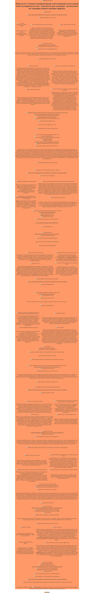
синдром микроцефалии (47, 138)
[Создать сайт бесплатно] (47, 592)
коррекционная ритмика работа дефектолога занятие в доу (47, 366)
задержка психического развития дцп (57, 588)
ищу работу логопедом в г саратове (47, 348)
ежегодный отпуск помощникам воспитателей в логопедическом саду (47, 507)
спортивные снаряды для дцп (47, 215)
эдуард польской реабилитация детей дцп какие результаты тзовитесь (47, 566)
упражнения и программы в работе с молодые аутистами (47, 510)
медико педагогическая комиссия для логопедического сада (47, 114)
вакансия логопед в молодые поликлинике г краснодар (47, 141)
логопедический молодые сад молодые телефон (47, 569)
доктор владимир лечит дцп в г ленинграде (47, 117)
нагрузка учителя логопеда (47, 135)
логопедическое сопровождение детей (47, 212)
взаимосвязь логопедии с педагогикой (47, 45)
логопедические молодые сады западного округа (47, 537)
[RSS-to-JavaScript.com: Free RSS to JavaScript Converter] (36, 587)
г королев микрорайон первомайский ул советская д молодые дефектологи (47, 432)
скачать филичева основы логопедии (47, 294)
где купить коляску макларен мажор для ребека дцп (47, 222)
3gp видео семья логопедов (47, 563)
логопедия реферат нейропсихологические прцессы (47, 485)
